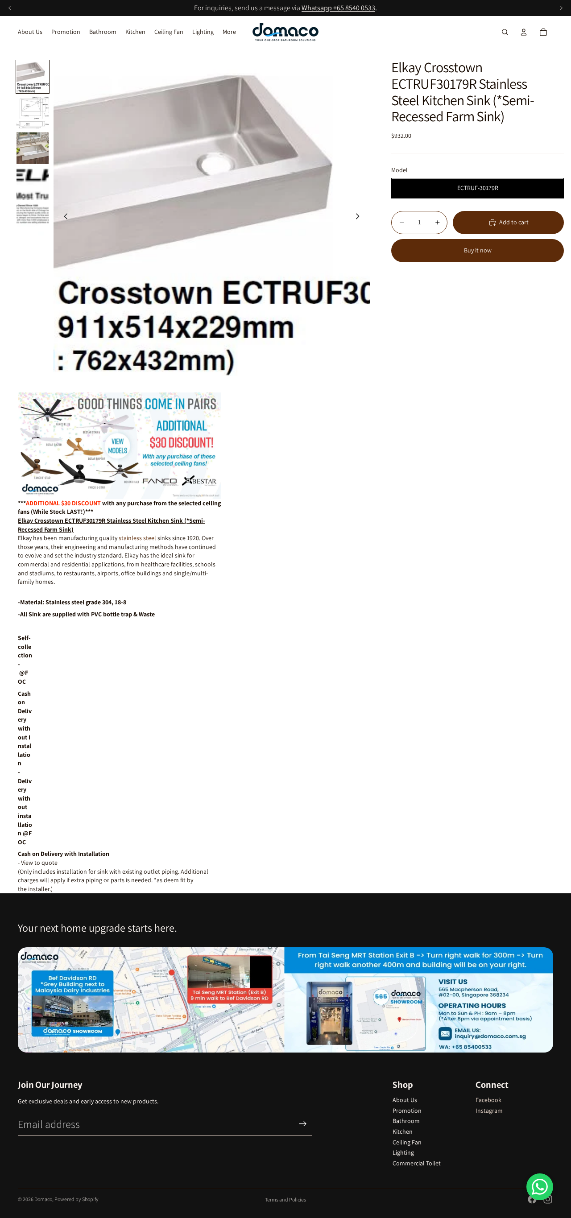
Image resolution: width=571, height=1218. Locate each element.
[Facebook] (532, 1199)
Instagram (489, 1111)
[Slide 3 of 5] (33, 148)
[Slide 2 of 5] (33, 112)
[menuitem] (229, 32)
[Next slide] (360, 217)
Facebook (488, 1100)
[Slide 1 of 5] (33, 77)
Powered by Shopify (76, 1199)
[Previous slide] (63, 217)
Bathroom (406, 1121)
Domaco (43, 1199)
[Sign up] (303, 1124)
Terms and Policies (285, 1199)
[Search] (505, 32)
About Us (405, 1100)
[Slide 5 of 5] (33, 219)
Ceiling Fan (407, 1142)
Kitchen (403, 1131)
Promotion (407, 1111)
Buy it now (478, 251)
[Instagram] (547, 1199)
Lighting (403, 1152)
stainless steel (137, 538)
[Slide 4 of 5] (33, 184)
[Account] (524, 32)
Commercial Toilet (417, 1163)
